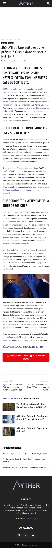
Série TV (11, 39)
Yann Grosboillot (10, 61)
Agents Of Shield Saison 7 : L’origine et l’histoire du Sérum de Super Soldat (14, 387)
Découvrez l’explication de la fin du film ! (23, 347)
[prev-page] (4, 440)
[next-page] (8, 440)
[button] (4, 3)
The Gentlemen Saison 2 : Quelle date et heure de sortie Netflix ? (24, 460)
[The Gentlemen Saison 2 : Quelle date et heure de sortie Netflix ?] (9, 407)
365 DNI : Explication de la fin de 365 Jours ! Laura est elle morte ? (38, 387)
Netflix (19, 39)
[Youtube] (32, 535)
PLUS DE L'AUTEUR (31, 398)
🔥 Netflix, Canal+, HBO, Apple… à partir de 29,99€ (26, 357)
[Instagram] (19, 535)
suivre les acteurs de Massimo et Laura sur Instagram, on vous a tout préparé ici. (26, 190)
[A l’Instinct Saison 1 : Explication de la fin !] (9, 431)
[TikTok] (26, 535)
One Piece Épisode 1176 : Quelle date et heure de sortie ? (24, 467)
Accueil (3, 39)
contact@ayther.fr (33, 518)
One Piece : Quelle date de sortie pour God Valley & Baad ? (25, 454)
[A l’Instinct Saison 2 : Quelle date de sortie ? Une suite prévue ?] (9, 419)
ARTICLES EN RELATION (12, 398)
